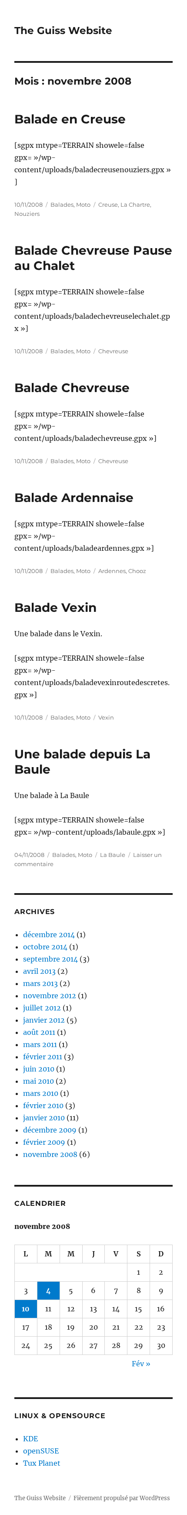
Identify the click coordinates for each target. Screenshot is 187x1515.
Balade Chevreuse (72, 387)
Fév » (141, 1363)
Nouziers (27, 213)
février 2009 (44, 1142)
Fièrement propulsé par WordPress (121, 1498)
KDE (30, 1438)
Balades (61, 204)
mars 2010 (40, 1093)
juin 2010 (38, 1069)
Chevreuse (113, 351)
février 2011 (42, 1056)
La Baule (112, 854)
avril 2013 (39, 971)
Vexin (106, 717)
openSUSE (41, 1451)
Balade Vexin (55, 607)
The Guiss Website (63, 30)
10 (26, 1308)
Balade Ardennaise (74, 497)
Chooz (137, 570)
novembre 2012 (49, 995)
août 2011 (39, 1032)
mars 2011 (40, 1044)
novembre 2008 (50, 1154)
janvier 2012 (44, 1020)
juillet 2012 (42, 1007)
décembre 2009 (50, 1130)
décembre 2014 (49, 934)
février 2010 (43, 1105)
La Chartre (135, 204)
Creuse (108, 204)
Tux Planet (41, 1463)
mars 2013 (40, 983)
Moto (83, 204)
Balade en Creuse (70, 119)
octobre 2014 (45, 946)
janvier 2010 (44, 1117)
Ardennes (112, 570)
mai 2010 (38, 1081)
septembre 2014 (50, 959)
